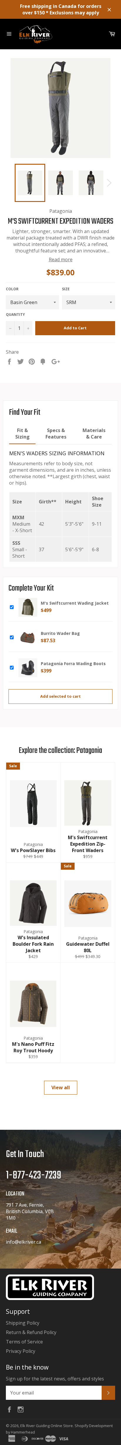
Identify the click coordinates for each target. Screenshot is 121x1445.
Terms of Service (24, 1341)
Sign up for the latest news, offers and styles (55, 1378)
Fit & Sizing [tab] (22, 433)
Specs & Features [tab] (56, 433)
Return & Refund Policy (31, 1332)
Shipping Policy (22, 1323)
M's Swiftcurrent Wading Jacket (75, 603)
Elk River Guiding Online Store (46, 1425)
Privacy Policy (20, 1351)
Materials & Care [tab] (94, 433)
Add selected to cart (60, 696)
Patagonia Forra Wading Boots (73, 663)
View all (60, 1087)
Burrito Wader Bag (60, 633)
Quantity (15, 314)
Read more (61, 259)
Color (12, 289)
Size (66, 289)
